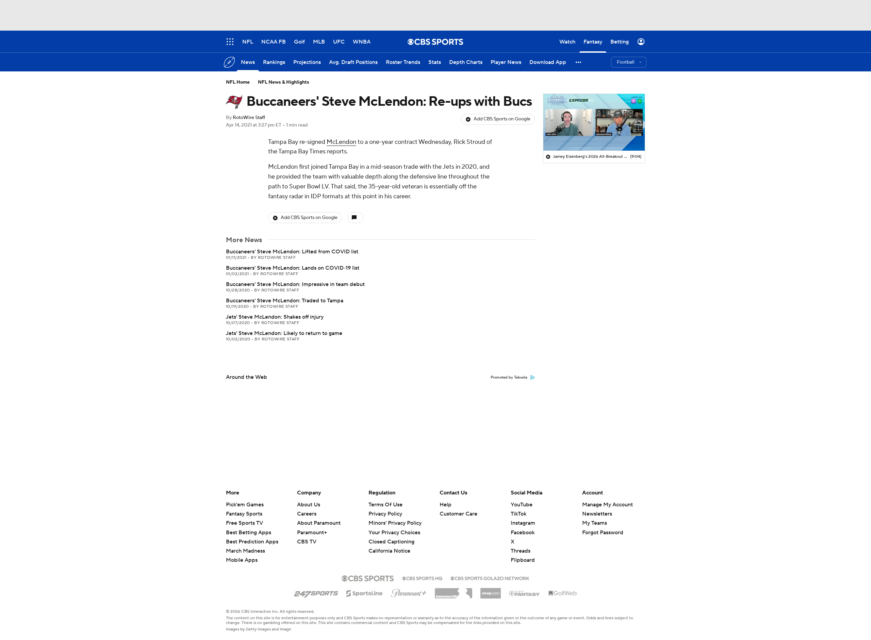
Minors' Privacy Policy (395, 523)
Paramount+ (312, 532)
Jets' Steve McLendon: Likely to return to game (284, 333)
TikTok (518, 513)
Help (445, 504)
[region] (594, 122)
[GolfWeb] (562, 593)
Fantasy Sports (244, 513)
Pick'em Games (245, 504)
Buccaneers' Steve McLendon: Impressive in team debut (295, 284)
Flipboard (523, 560)
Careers (306, 513)
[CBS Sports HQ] (422, 577)
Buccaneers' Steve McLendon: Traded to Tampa (284, 300)
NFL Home (238, 82)
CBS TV (306, 541)
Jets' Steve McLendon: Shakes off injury (275, 317)
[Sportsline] (364, 592)
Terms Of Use (385, 504)
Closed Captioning (391, 535)
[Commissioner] (453, 590)
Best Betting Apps (248, 532)
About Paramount (319, 523)
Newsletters (597, 513)
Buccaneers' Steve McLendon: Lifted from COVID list (292, 251)
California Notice (389, 544)
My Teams (594, 523)
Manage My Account (607, 504)
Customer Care (458, 513)
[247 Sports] (316, 592)
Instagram (523, 523)
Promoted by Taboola (509, 377)
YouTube (521, 504)
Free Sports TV (244, 523)
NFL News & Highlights (283, 82)
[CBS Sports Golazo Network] (489, 577)
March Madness (245, 551)
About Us (308, 504)
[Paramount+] (409, 591)
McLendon (341, 142)
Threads (520, 551)
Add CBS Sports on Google (502, 119)
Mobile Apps (242, 560)
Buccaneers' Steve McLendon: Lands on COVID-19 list (292, 268)
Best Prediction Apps (252, 541)
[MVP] (490, 590)
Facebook (523, 532)
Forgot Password (602, 532)
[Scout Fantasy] (524, 593)
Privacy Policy (385, 513)
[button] (578, 62)
